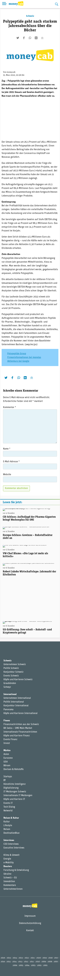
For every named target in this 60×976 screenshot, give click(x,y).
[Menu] (4, 4)
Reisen (6, 829)
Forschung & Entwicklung (16, 870)
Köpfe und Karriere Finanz (16, 736)
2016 (3, 962)
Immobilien (9, 881)
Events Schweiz (11, 676)
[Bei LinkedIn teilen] (36, 38)
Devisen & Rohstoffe (13, 769)
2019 (45, 958)
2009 (44, 962)
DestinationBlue (11, 833)
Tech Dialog (9, 807)
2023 (21, 958)
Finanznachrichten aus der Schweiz (21, 724)
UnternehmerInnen (13, 889)
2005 (21, 965)
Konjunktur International (16, 706)
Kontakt (30, 930)
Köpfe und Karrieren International (20, 713)
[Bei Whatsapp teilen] (30, 38)
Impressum (30, 916)
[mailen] (42, 38)
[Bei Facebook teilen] (24, 38)
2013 (20, 962)
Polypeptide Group (16, 354)
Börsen (6, 765)
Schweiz (30, 16)
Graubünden (9, 683)
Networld (8, 811)
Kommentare (9, 885)
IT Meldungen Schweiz (14, 792)
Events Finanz (10, 739)
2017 (56, 958)
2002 (39, 965)
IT (4, 780)
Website (7, 474)
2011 (32, 962)
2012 (26, 962)
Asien (6, 754)
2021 (33, 958)
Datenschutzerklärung (30, 923)
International (10, 694)
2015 (9, 962)
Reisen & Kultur (11, 818)
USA (5, 762)
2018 (50, 958)
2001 (45, 965)
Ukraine (7, 874)
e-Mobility (8, 863)
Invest (6, 743)
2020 (38, 958)
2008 (50, 962)
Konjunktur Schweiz (13, 672)
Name (6, 449)
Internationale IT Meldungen (17, 795)
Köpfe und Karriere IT (14, 799)
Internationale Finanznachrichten (20, 732)
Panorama (8, 709)
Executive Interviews (13, 848)
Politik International (13, 702)
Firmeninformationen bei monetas (24, 357)
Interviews (8, 840)
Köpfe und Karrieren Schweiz (17, 679)
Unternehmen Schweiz (14, 664)
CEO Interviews (11, 844)
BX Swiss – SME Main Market (17, 728)
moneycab (11, 72)
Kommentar (9, 407)
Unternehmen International (17, 698)
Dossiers (7, 866)
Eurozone (8, 758)
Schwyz (7, 687)
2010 (38, 962)
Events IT (8, 803)
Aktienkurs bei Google (18, 361)
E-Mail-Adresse (11, 462)
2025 (9, 958)
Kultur (6, 822)
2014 (14, 962)
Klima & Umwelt (11, 855)
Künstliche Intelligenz (14, 784)
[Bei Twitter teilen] (18, 38)
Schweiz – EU (10, 878)
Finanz (6, 720)
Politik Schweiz (11, 668)
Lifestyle (7, 825)
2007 (56, 962)
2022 (27, 958)
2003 (33, 965)
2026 (3, 958)
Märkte (6, 750)
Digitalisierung (10, 788)
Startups (7, 776)
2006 (15, 965)
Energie (7, 859)
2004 (27, 965)
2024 (15, 958)
